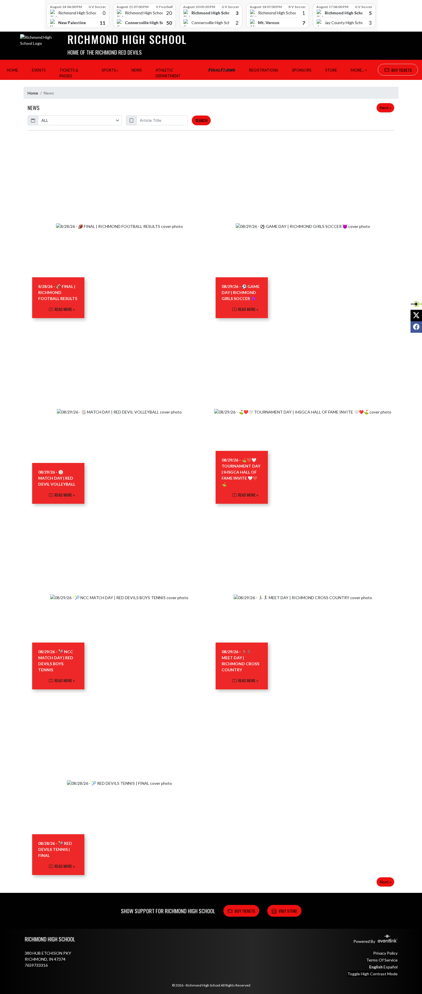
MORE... (357, 70)
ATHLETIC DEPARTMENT (168, 73)
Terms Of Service (382, 960)
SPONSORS (301, 70)
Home (33, 93)
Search (201, 120)
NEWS (136, 70)
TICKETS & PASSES (68, 73)
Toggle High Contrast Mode (372, 973)
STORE (331, 70)
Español (391, 966)
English (376, 966)
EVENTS (39, 70)
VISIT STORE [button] (287, 911)
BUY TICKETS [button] (401, 70)
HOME (12, 70)
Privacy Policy (385, 953)
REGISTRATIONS (263, 70)
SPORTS (109, 70)
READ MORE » (64, 309)
